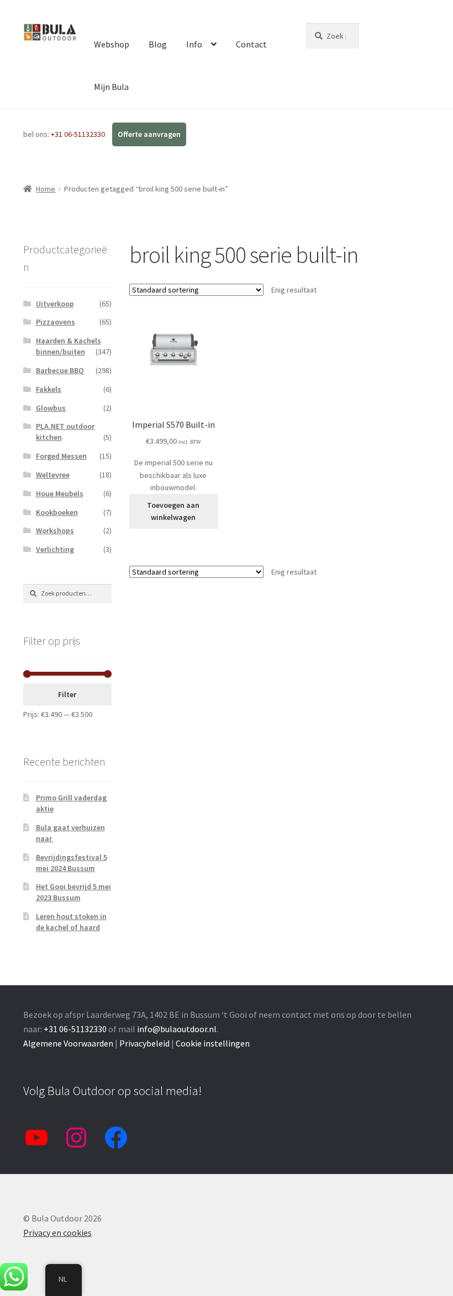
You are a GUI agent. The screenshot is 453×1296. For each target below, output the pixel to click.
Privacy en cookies (57, 1232)
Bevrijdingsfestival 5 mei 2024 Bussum (71, 862)
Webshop (111, 44)
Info (194, 44)
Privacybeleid (144, 1043)
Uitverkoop (55, 304)
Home (45, 189)
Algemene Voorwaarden (68, 1043)
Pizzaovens (55, 322)
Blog (158, 44)
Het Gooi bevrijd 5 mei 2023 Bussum (73, 891)
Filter (67, 694)
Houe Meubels (59, 493)
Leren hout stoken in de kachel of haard (71, 921)
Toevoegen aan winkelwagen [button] (173, 511)
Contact (251, 44)
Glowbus (51, 408)
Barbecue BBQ (60, 370)
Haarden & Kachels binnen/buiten (68, 346)
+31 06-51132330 (79, 134)
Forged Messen (61, 456)
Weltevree (53, 475)
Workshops (55, 530)
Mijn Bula (111, 86)
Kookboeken (57, 512)
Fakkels (48, 389)
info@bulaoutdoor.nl (177, 1028)
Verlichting (55, 549)
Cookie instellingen (213, 1043)
